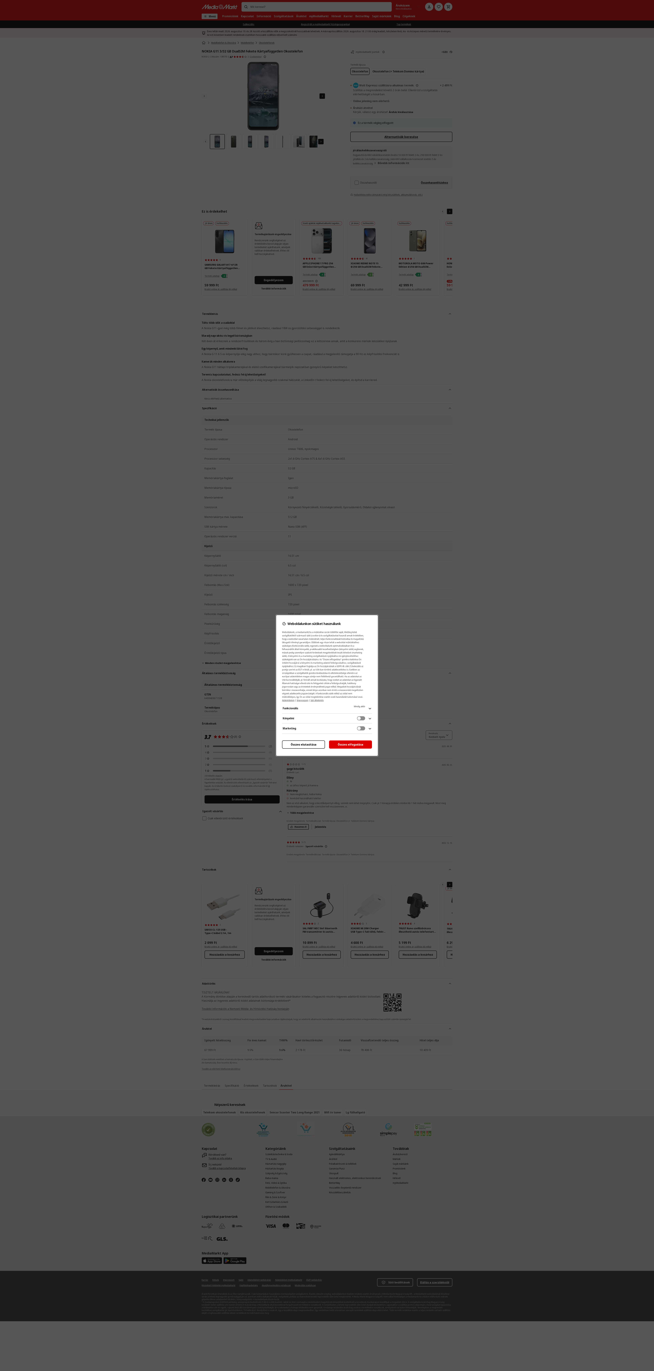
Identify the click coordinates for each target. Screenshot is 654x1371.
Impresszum (302, 700)
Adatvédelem (288, 700)
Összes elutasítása (303, 744)
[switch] (361, 718)
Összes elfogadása (350, 744)
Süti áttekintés (317, 700)
